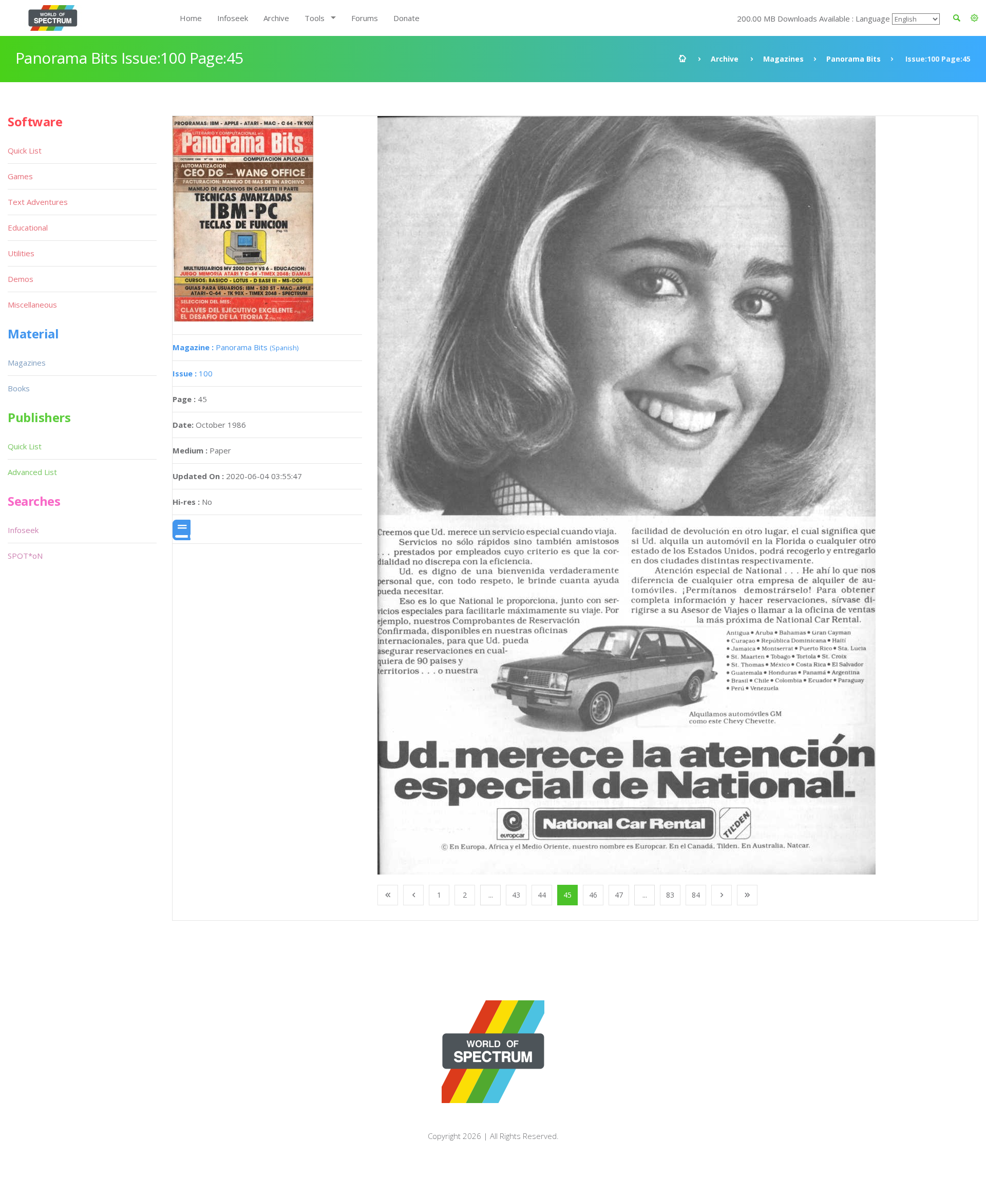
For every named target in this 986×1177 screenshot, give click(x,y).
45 (567, 895)
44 (542, 895)
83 (670, 895)
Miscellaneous (32, 304)
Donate (406, 18)
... (490, 895)
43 (516, 895)
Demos (20, 279)
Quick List (25, 150)
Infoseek (232, 18)
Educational (28, 227)
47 (619, 895)
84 (696, 895)
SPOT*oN (25, 555)
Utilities (21, 253)
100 (193, 373)
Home (191, 18)
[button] (974, 18)
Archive (276, 18)
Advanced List (32, 472)
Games (20, 176)
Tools (315, 18)
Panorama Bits (853, 59)
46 (593, 895)
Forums (364, 18)
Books (19, 388)
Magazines (783, 59)
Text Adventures (38, 202)
